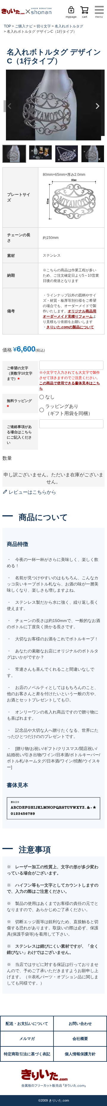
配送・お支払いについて (27, 1023)
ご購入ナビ (24, 26)
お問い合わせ (80, 1023)
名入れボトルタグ (69, 26)
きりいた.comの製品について (70, 327)
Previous (9, 106)
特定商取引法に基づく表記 (27, 1054)
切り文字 (44, 26)
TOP (7, 26)
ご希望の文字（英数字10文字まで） (19, 373)
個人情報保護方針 (80, 1054)
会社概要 (80, 1038)
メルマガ (27, 1038)
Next (97, 106)
